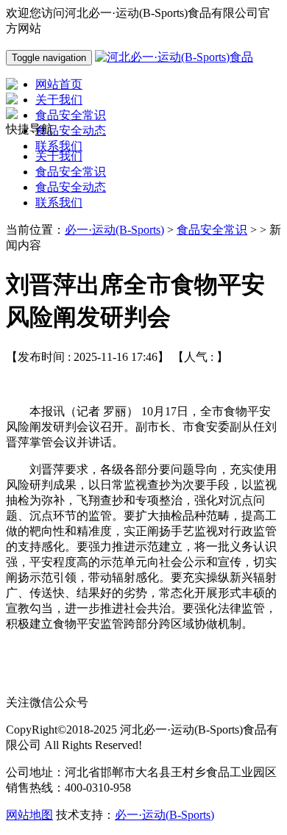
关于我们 (58, 156)
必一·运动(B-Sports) (114, 229)
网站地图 (29, 815)
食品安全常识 (70, 171)
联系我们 (58, 202)
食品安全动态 (70, 187)
